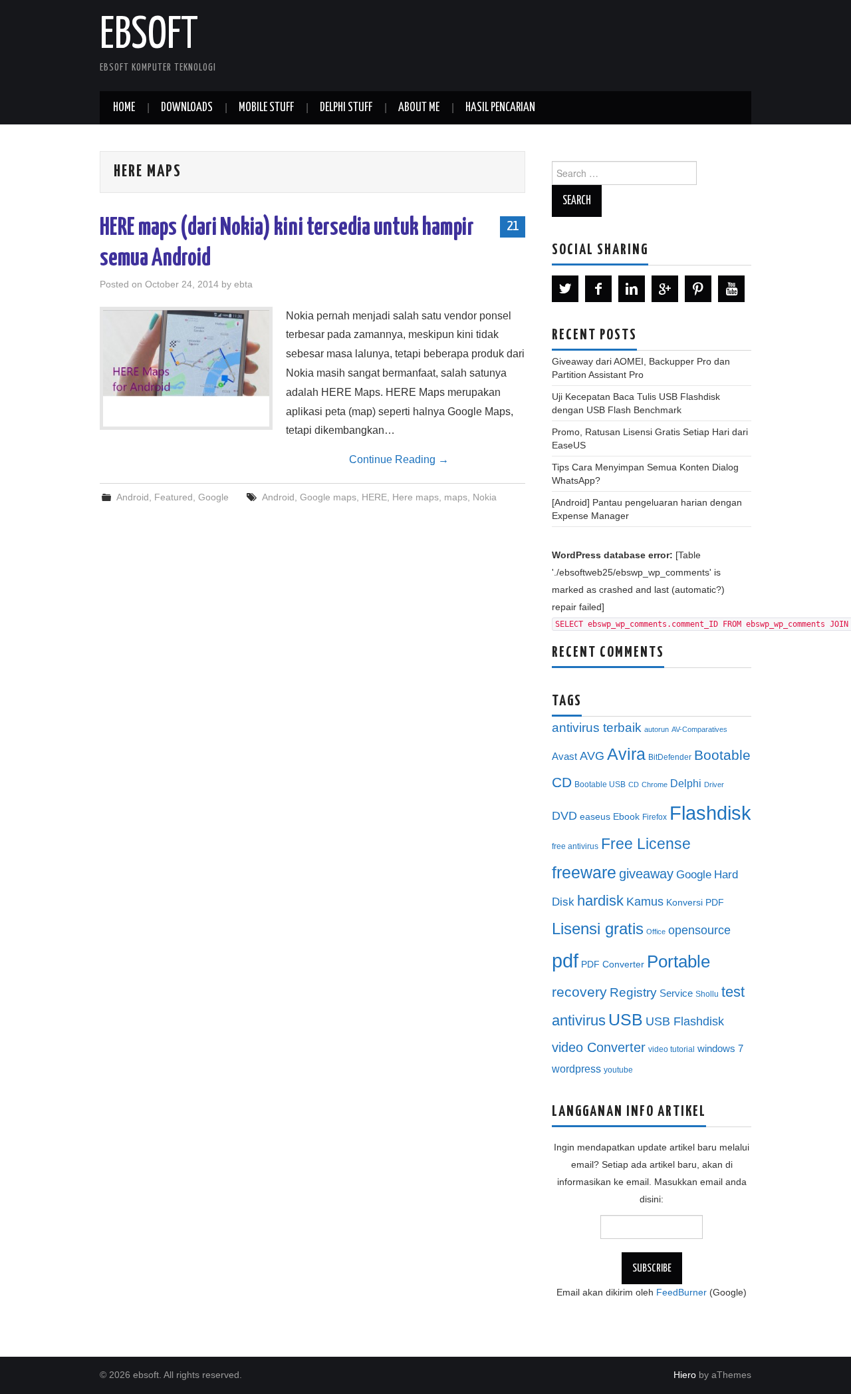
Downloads (187, 108)
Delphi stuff (346, 108)
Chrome (655, 784)
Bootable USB (600, 784)
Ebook (626, 817)
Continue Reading (399, 459)
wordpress (576, 1069)
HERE (374, 497)
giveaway (646, 873)
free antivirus (575, 846)
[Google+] (665, 288)
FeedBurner (681, 1292)
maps (455, 497)
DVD (564, 815)
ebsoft (149, 36)
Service (676, 993)
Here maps (415, 497)
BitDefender (669, 757)
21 (513, 226)
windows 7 (720, 1048)
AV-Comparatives (699, 729)
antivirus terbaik (597, 728)
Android (132, 497)
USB (625, 1019)
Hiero (684, 1374)
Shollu (707, 994)
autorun (656, 729)
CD (633, 784)
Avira (626, 754)
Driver (714, 784)
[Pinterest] (698, 288)
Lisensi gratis (598, 929)
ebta (243, 284)
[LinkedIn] (631, 288)
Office (656, 932)
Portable (678, 961)
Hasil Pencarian (500, 108)
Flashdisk (710, 813)
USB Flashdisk (685, 1021)
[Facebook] (598, 288)
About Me (418, 108)
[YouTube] (731, 288)
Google (213, 497)
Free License (646, 843)
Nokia (485, 497)
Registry (633, 992)
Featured (173, 497)
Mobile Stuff (266, 108)
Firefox (654, 817)
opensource (699, 930)
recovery (579, 991)
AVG (592, 756)
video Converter (599, 1047)
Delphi (685, 783)
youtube (618, 1070)
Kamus (645, 901)
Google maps (328, 497)
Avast (564, 756)
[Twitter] (565, 288)
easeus (595, 817)
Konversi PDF (695, 903)
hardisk (600, 900)
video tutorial (671, 1049)
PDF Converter (612, 964)
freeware (584, 872)
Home (124, 108)
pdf (565, 960)
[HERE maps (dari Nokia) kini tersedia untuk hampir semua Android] (186, 353)
